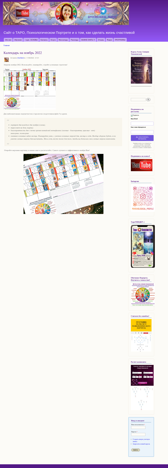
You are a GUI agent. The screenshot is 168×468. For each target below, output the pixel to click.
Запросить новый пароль (141, 444)
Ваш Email (134, 118)
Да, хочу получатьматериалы (142, 138)
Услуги (53, 40)
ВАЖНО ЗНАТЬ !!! (88, 40)
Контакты (44, 40)
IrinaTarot (20, 58)
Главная (7, 45)
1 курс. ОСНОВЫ (31, 40)
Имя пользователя (138, 425)
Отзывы (101, 40)
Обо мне (8, 40)
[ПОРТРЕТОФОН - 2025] (141, 83)
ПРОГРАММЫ (120, 40)
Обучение (18, 40)
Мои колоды (63, 40)
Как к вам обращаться (138, 127)
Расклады (74, 40)
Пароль (134, 432)
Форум (109, 40)
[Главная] (66, 14)
